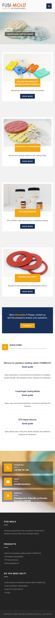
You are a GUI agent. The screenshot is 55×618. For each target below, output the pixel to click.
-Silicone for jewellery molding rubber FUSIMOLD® (22, 553)
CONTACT (27, 326)
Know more (27, 96)
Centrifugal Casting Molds (27, 146)
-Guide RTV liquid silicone (13, 589)
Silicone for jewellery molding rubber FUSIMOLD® (27, 82)
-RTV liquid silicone (11, 560)
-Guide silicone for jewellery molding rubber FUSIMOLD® (25, 582)
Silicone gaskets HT (27, 277)
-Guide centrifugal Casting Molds (16, 586)
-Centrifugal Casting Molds (13, 556)
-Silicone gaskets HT (11, 563)
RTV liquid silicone (27, 211)
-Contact (7, 592)
